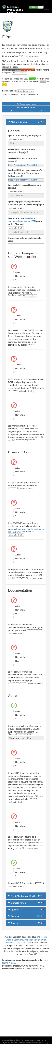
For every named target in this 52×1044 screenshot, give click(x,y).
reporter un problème (33, 1043)
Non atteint (13, 276)
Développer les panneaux (26, 104)
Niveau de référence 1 (25, 91)
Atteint (13, 272)
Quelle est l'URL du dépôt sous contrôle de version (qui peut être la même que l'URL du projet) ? (25, 173)
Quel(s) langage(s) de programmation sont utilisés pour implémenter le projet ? (26, 203)
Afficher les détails (32, 56)
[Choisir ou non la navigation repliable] (46, 7)
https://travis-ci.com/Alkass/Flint (22, 165)
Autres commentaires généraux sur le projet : (24, 239)
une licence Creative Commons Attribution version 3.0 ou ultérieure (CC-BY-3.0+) (26, 940)
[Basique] (32, 79)
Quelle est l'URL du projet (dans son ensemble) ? (23, 160)
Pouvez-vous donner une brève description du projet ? (21, 151)
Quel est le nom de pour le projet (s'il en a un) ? (25, 221)
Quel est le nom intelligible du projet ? (24, 136)
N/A (13, 613)
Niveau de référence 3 (29, 94)
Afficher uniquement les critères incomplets (26, 111)
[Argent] (43, 82)
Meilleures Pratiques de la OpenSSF (15, 8)
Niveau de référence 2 (11, 94)
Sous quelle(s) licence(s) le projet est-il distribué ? (24, 186)
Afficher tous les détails (26, 107)
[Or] (4, 85)
